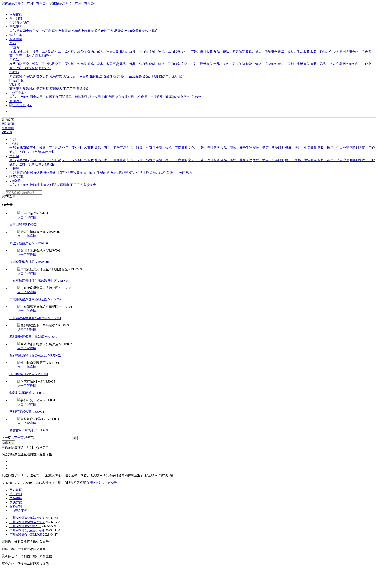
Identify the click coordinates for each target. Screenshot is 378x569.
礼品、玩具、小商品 (141, 147)
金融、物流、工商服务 (171, 147)
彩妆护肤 (36, 172)
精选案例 (23, 172)
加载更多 (8, 442)
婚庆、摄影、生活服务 (301, 147)
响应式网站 (17, 176)
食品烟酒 (116, 172)
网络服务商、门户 (362, 147)
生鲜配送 (103, 172)
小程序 (14, 168)
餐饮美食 (49, 172)
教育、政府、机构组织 (25, 152)
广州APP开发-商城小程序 (27, 522)
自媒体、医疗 (175, 172)
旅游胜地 (36, 185)
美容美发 (76, 172)
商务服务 (23, 185)
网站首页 (15, 14)
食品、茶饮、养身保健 (236, 147)
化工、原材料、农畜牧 (78, 147)
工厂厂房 (76, 185)
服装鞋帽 (63, 172)
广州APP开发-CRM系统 (25, 534)
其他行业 (48, 152)
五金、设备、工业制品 (45, 160)
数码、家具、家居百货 (110, 147)
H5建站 (14, 143)
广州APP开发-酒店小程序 (27, 530)
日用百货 (89, 172)
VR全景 (7, 132)
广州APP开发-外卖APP (25, 526)
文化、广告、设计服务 (204, 147)
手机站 (14, 156)
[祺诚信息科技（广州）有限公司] (189, 4)
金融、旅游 (157, 172)
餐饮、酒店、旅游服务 (268, 147)
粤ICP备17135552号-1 (105, 482)
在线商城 (23, 147)
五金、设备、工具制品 (45, 147)
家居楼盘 (63, 185)
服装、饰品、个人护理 (333, 147)
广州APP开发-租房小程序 (27, 518)
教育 (189, 172)
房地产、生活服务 (136, 172)
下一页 (19, 437)
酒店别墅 (49, 185)
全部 (12, 22)
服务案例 (8, 128)
